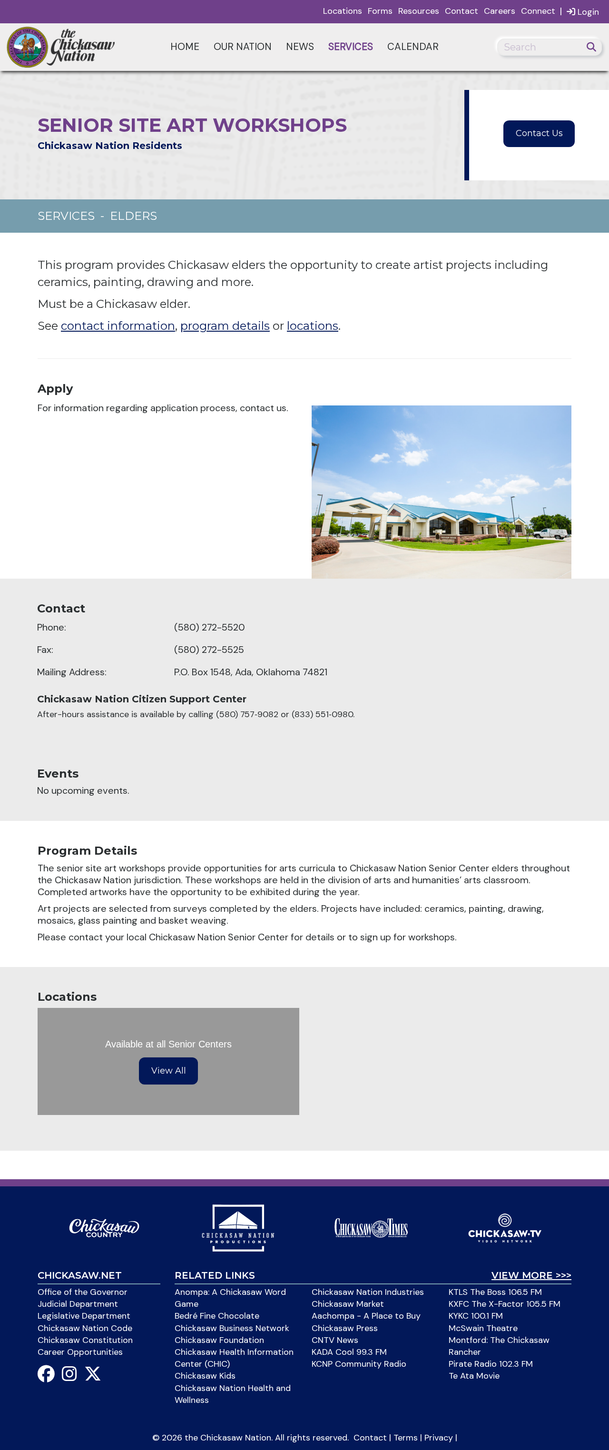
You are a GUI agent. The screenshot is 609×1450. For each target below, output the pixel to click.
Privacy (438, 1437)
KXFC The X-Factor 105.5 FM (504, 1304)
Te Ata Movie (474, 1375)
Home (184, 46)
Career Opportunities (80, 1352)
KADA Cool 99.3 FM (349, 1352)
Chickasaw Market (348, 1304)
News (300, 46)
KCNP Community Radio (359, 1364)
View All (168, 1070)
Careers (499, 11)
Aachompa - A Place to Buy (366, 1316)
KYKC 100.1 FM (476, 1316)
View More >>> (531, 1275)
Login (587, 12)
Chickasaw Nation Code (85, 1328)
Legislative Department (84, 1316)
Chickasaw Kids (205, 1375)
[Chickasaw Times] (371, 1227)
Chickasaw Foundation (219, 1340)
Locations (342, 11)
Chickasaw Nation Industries (368, 1292)
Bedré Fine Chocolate (217, 1316)
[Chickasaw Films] (238, 1227)
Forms (380, 11)
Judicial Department (78, 1304)
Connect (538, 11)
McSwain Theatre (483, 1328)
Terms (405, 1437)
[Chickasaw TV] (504, 1227)
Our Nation (243, 46)
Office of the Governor (83, 1292)
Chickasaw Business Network (232, 1328)
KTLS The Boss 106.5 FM (495, 1292)
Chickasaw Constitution (85, 1340)
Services (350, 46)
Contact (461, 11)
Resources (418, 11)
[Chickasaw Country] (104, 1227)
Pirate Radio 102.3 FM (491, 1364)
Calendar (413, 46)
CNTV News (335, 1340)
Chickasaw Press (345, 1328)
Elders (133, 216)
